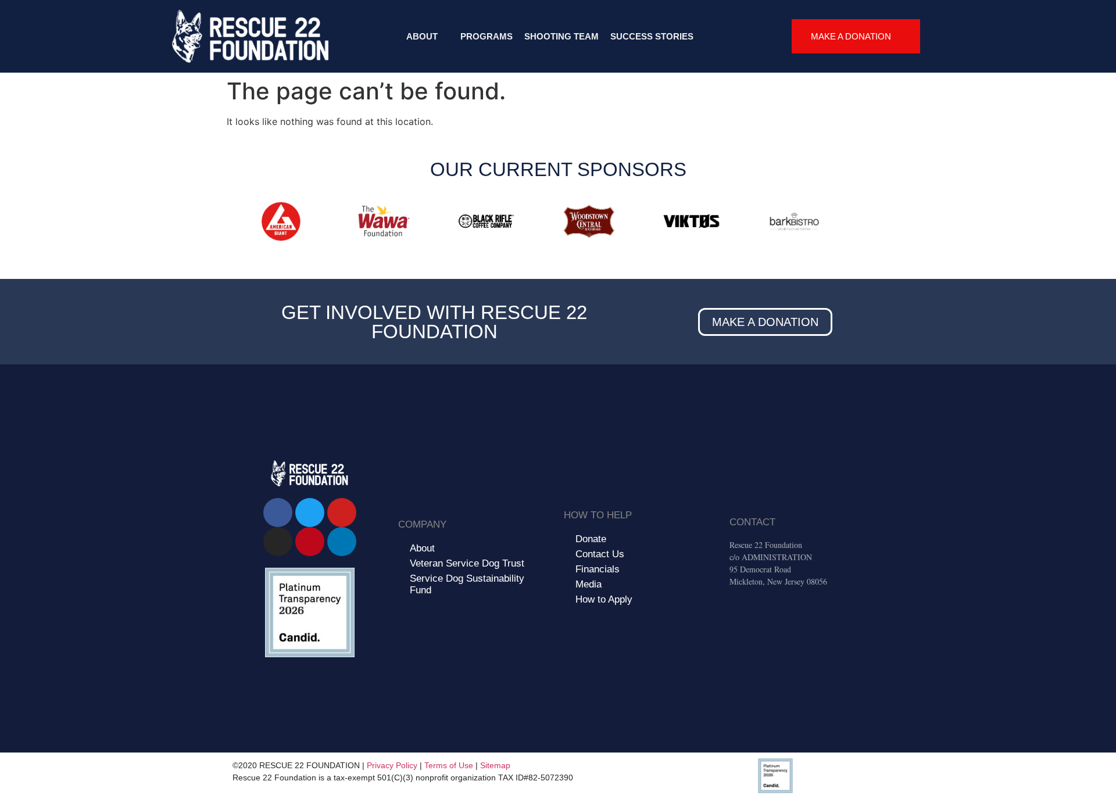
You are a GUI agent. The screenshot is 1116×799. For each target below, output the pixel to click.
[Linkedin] (341, 541)
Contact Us (599, 554)
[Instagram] (277, 541)
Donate (590, 538)
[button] (238, 223)
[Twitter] (309, 512)
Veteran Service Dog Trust (467, 563)
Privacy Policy (392, 765)
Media (588, 584)
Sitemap (495, 765)
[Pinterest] (309, 541)
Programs (486, 36)
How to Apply (603, 599)
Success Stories (651, 36)
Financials (597, 569)
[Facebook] (277, 512)
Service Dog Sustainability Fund (467, 584)
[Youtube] (341, 512)
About (422, 36)
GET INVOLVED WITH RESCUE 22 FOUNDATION (434, 322)
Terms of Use (448, 765)
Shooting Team (561, 36)
